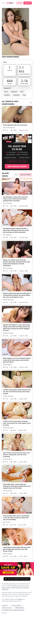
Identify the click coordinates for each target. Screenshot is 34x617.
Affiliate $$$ (20, 608)
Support (6, 605)
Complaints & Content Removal (13, 610)
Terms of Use (8, 608)
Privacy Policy (18, 605)
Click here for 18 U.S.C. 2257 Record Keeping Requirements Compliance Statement (15, 587)
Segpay (19, 599)
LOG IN (19, 3)
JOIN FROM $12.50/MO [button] (17, 166)
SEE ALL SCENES (25, 174)
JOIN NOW (28, 3)
